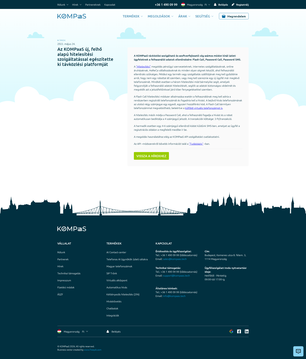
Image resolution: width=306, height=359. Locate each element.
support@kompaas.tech (176, 275)
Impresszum (64, 280)
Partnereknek (93, 4)
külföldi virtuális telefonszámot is (203, 108)
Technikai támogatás (68, 273)
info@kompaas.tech (174, 296)
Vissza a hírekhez (151, 156)
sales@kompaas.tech (175, 259)
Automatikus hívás (116, 287)
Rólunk (61, 4)
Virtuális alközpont (116, 280)
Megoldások (159, 16)
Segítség (202, 16)
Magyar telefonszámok (119, 266)
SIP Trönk (111, 273)
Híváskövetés (113, 301)
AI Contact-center (116, 252)
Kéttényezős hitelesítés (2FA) (122, 294)
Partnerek (63, 259)
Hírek (75, 4)
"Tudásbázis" (196, 143)
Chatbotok (112, 308)
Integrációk (112, 315)
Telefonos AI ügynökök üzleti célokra (127, 259)
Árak (182, 16)
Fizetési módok (65, 287)
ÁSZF (60, 294)
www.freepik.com (92, 349)
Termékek (131, 16)
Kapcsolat (109, 4)
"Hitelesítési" (143, 66)
